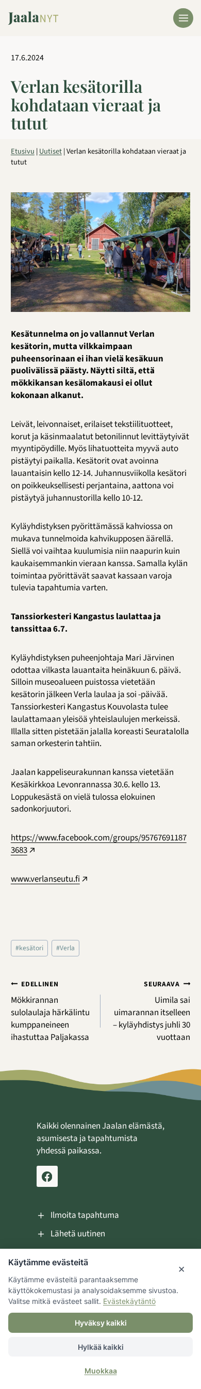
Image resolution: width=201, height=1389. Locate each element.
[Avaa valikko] (183, 18)
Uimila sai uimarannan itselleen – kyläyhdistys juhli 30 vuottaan (151, 1011)
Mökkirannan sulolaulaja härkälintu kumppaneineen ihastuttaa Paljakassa (50, 1011)
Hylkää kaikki (101, 1347)
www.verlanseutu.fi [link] (45, 879)
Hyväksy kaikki (101, 1322)
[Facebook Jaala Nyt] (47, 1176)
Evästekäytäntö (129, 1301)
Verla (65, 948)
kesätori (29, 948)
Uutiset (50, 151)
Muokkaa (101, 1370)
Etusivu (23, 151)
